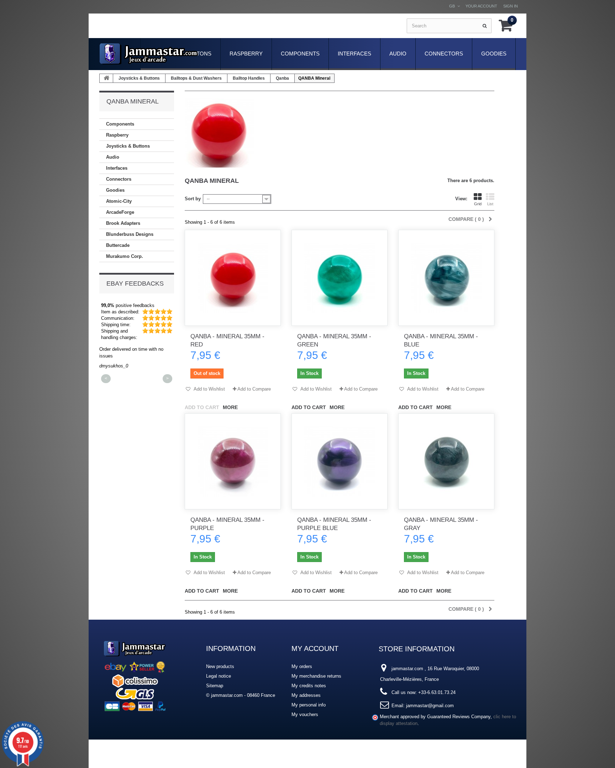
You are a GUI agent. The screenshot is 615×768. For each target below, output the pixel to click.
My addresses (306, 695)
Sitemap (214, 685)
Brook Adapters (123, 223)
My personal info (308, 705)
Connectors (444, 54)
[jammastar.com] (148, 54)
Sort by (193, 198)
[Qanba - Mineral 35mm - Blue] (446, 278)
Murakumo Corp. (124, 256)
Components (300, 54)
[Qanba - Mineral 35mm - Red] (233, 278)
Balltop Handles (249, 78)
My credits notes (308, 685)
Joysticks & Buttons (139, 78)
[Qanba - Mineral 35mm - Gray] (446, 461)
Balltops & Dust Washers (196, 78)
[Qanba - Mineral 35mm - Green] (339, 278)
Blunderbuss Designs (129, 234)
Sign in (510, 6)
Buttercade (118, 245)
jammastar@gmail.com (430, 705)
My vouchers (304, 714)
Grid (478, 204)
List (490, 204)
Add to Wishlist (209, 389)
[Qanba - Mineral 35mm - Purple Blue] (339, 461)
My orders (301, 666)
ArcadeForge (120, 212)
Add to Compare (254, 389)
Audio (397, 54)
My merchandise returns (316, 676)
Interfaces (354, 54)
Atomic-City (119, 201)
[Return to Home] (106, 78)
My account (314, 648)
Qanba (282, 78)
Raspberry (246, 54)
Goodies (493, 54)
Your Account (481, 6)
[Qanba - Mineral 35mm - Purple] (233, 461)
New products (220, 666)
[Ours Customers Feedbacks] (134, 675)
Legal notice (218, 676)
